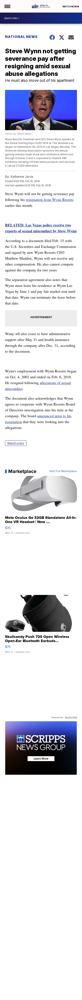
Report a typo (15, 443)
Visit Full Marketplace (63, 471)
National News (21, 37)
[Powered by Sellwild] (71, 717)
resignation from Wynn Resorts (50, 199)
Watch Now (69, 6)
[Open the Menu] (7, 6)
